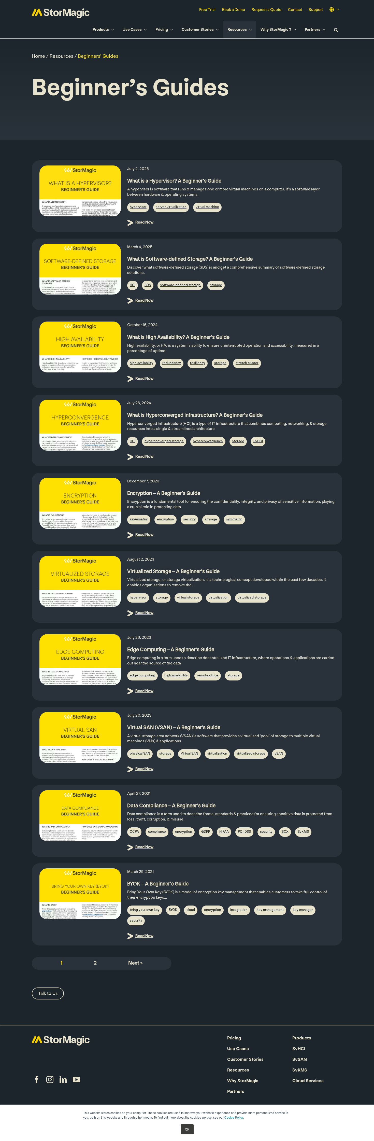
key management (270, 910)
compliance (157, 832)
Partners (235, 1092)
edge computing (142, 675)
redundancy (171, 363)
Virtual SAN (189, 754)
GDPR (205, 832)
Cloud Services (308, 1081)
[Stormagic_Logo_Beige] (61, 1038)
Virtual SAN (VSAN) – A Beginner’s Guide (173, 727)
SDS (148, 285)
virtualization (218, 598)
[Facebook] (36, 1079)
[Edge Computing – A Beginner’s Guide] (80, 659)
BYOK (173, 910)
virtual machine (207, 207)
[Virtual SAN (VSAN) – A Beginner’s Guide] (80, 737)
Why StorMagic (242, 1081)
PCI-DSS (244, 832)
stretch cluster (247, 363)
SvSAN (299, 1059)
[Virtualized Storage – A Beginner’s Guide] (80, 581)
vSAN (279, 754)
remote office (207, 675)
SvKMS (303, 832)
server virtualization (171, 207)
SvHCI (258, 441)
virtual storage (188, 598)
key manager (303, 910)
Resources (61, 56)
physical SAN (140, 754)
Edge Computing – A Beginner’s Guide (170, 649)
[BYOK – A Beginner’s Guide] (80, 893)
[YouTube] (76, 1079)
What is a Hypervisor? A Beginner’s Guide (174, 181)
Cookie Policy (233, 1117)
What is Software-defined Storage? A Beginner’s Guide (190, 259)
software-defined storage (180, 285)
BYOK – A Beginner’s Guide (158, 884)
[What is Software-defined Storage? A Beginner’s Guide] (80, 269)
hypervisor (138, 207)
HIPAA (224, 832)
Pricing (234, 1038)
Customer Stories (245, 1059)
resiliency (197, 363)
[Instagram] (49, 1079)
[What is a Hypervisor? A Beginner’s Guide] (80, 190)
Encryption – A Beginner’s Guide (163, 493)
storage (216, 285)
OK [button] (187, 1129)
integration (239, 910)
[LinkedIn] (63, 1079)
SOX (285, 832)
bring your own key (145, 910)
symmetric (234, 519)
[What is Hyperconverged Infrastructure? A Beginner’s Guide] (80, 425)
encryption (165, 519)
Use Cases (238, 1049)
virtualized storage (252, 598)
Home (38, 56)
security (189, 519)
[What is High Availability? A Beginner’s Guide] (80, 347)
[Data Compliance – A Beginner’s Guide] (80, 815)
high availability (141, 363)
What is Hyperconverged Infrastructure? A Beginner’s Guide (195, 415)
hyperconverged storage (164, 441)
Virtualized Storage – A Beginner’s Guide (173, 571)
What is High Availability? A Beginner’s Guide (178, 337)
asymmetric (139, 519)
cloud (190, 910)
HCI (132, 285)
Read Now (144, 222)
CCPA (134, 832)
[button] (335, 29)
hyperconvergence (208, 441)
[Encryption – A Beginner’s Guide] (80, 503)
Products (301, 1038)
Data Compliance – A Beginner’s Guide (171, 806)
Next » (135, 963)
